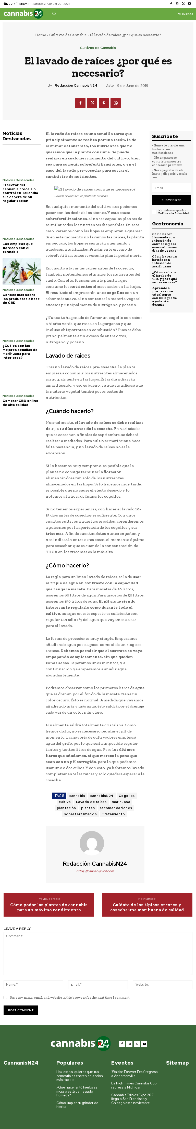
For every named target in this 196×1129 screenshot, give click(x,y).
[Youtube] (189, 4)
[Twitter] (183, 4)
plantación (66, 808)
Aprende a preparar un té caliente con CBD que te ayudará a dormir (164, 296)
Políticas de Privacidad (173, 213)
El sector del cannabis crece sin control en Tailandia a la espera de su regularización (20, 193)
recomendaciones (116, 808)
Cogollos (127, 796)
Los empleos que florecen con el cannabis (18, 248)
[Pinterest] (104, 103)
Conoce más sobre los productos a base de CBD (21, 299)
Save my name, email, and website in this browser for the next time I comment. (70, 997)
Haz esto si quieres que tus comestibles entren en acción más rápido (79, 1076)
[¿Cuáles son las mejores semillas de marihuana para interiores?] (22, 322)
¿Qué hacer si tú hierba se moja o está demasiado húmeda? (76, 1091)
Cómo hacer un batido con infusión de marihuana (164, 261)
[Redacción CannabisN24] (95, 843)
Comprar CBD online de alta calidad (20, 403)
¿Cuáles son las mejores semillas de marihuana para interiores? (20, 352)
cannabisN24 (102, 796)
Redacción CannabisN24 (76, 85)
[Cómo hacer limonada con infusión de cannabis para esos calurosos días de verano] (185, 238)
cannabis (77, 796)
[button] (54, 13)
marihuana (121, 802)
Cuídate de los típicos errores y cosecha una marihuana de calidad (147, 907)
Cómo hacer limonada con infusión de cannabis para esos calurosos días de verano (164, 242)
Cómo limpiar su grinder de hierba (77, 1105)
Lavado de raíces (91, 802)
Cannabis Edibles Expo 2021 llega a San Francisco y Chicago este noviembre (132, 1099)
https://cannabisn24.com (95, 871)
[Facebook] (171, 4)
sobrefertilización (80, 814)
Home (40, 35)
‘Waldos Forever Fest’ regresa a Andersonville (134, 1074)
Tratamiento (113, 814)
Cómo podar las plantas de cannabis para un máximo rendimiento (49, 907)
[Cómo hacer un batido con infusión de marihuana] (185, 260)
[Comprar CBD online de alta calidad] (22, 377)
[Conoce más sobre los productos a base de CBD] (22, 271)
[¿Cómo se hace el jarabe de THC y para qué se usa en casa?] (185, 276)
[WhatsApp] (116, 103)
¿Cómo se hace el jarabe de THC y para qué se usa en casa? (164, 277)
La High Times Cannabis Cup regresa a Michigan (133, 1085)
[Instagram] (177, 4)
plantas (88, 808)
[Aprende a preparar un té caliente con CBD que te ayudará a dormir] (185, 292)
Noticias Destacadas (18, 180)
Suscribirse (171, 200)
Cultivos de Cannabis (68, 35)
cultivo (65, 802)
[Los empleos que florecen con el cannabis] (22, 220)
